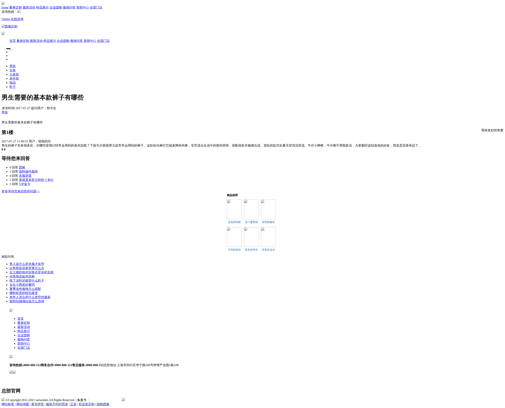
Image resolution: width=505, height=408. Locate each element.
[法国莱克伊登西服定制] (9, 26)
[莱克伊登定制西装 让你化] (251, 237)
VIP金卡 (24, 184)
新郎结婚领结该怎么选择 (26, 301)
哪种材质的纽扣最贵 (23, 293)
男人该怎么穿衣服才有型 (26, 264)
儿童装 (14, 74)
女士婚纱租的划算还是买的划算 (31, 272)
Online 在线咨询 (12, 19)
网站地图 (22, 404)
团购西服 (103, 404)
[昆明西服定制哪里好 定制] (268, 209)
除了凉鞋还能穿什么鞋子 (26, 280)
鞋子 (12, 86)
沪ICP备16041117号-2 (104, 400)
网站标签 (8, 404)
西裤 (22, 167)
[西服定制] (11, 48)
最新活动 (29, 7)
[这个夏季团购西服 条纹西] (251, 209)
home (5, 7)
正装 (73, 404)
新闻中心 (82, 7)
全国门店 (96, 7)
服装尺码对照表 (57, 404)
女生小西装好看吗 (22, 284)
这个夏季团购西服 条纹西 (251, 222)
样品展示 (42, 7)
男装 (12, 66)
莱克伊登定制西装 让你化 (251, 249)
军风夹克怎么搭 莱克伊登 (268, 249)
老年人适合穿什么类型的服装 (29, 297)
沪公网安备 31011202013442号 (146, 400)
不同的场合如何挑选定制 (234, 249)
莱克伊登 (37, 404)
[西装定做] (12, 48)
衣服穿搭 (25, 175)
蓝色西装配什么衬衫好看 (234, 222)
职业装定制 (86, 404)
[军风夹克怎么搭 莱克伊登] (268, 237)
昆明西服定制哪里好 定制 (268, 222)
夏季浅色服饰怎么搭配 (25, 288)
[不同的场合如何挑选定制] (234, 237)
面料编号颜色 (28, 171)
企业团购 (56, 7)
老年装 (14, 78)
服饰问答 (69, 7)
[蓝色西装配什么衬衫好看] (234, 209)
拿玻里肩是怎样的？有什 (36, 179)
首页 (12, 40)
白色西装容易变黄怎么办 (26, 268)
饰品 (12, 82)
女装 (12, 70)
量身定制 (15, 7)
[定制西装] (10, 48)
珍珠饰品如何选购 (22, 276)
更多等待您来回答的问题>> (21, 191)
